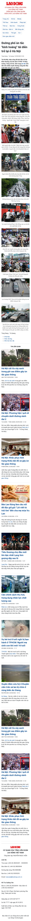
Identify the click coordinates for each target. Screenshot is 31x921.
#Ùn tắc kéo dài (9, 341)
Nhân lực (4, 607)
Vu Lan (10, 522)
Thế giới (13, 33)
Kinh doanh (14, 22)
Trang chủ (6, 19)
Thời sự (5, 26)
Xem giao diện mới (8, 36)
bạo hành (13, 654)
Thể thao (5, 22)
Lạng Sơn (4, 564)
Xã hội (13, 19)
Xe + (19, 33)
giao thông (4, 478)
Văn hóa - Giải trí (8, 29)
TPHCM (4, 651)
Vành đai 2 (25, 427)
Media (19, 19)
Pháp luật (23, 22)
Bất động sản (19, 29)
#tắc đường (8, 339)
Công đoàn (20, 26)
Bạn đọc (12, 26)
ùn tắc (24, 64)
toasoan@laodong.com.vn (14, 877)
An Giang (4, 696)
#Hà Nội (7, 337)
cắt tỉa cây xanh (10, 381)
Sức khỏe (6, 33)
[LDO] (15, 358)
